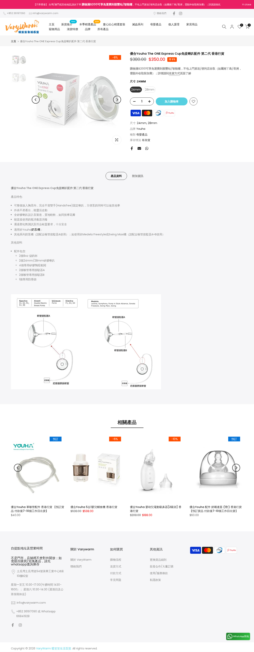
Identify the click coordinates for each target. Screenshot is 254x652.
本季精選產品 (89, 24)
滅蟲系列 (137, 24)
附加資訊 (137, 176)
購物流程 (115, 560)
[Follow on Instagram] (180, 13)
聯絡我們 (161, 13)
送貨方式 (115, 566)
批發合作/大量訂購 (161, 566)
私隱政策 (155, 580)
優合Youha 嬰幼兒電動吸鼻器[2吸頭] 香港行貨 (155, 509)
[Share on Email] (139, 148)
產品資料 (116, 176)
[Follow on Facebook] (174, 13)
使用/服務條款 (159, 573)
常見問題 (115, 580)
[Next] (117, 100)
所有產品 (103, 29)
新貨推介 (68, 24)
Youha (140, 129)
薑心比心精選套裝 (114, 24)
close (8, 4)
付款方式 (115, 573)
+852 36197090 (16, 13)
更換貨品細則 (158, 560)
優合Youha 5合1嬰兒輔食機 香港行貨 (93, 507)
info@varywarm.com (45, 13)
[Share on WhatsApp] (147, 148)
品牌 (87, 29)
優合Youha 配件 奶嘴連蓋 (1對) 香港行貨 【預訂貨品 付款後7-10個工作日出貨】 (216, 509)
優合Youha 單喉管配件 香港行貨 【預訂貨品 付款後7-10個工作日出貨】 (37, 509)
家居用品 (191, 24)
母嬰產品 (155, 24)
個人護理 (173, 24)
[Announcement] (127, 4)
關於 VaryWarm (80, 560)
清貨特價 (72, 29)
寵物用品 (54, 29)
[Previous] (36, 100)
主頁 (51, 24)
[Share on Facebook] (132, 148)
